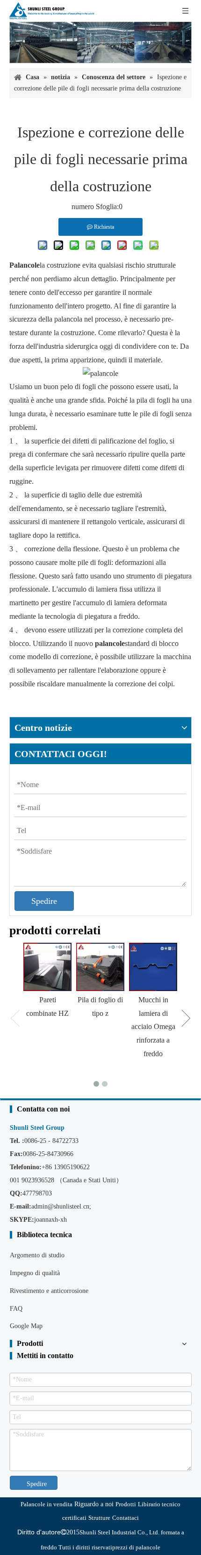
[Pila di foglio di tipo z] (100, 967)
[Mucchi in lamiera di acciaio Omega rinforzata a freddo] (153, 967)
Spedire (44, 901)
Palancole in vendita (46, 1504)
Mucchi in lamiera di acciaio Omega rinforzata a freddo (153, 1027)
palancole (110, 643)
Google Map (26, 1326)
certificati (74, 1517)
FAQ (16, 1308)
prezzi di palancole (136, 1547)
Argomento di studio (37, 1255)
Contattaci (125, 1517)
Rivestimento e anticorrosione (49, 1290)
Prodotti (125, 1504)
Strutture (99, 1517)
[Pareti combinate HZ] (47, 967)
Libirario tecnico (159, 1504)
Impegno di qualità (35, 1273)
